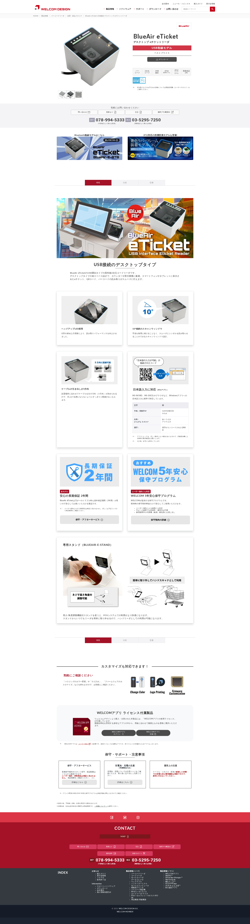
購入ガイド (198, 4)
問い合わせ (83, 847)
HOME (35, 16)
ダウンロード (155, 9)
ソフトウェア (125, 9)
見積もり (111, 847)
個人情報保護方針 (104, 892)
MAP (125, 836)
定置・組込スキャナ (74, 16)
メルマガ (100, 877)
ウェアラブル (136, 881)
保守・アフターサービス (90, 520)
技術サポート (139, 853)
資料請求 (111, 853)
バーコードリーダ (57, 16)
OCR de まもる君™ (173, 885)
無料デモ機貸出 (166, 847)
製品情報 (110, 9)
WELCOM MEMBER (125, 912)
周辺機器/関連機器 (138, 899)
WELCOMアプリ (172, 874)
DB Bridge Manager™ (174, 877)
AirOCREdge (171, 883)
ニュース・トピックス (181, 4)
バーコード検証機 (138, 889)
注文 (139, 847)
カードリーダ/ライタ (139, 893)
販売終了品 (101, 880)
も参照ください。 (106, 806)
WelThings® (170, 880)
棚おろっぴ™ (170, 881)
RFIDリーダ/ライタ (139, 891)
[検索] (212, 9)
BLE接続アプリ (171, 887)
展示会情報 (210, 4)
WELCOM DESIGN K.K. (128, 908)
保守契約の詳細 (160, 520)
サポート (140, 9)
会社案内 (165, 4)
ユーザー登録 (84, 744)
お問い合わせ (172, 9)
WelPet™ (169, 875)
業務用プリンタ (137, 887)
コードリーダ (136, 875)
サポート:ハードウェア (106, 886)
